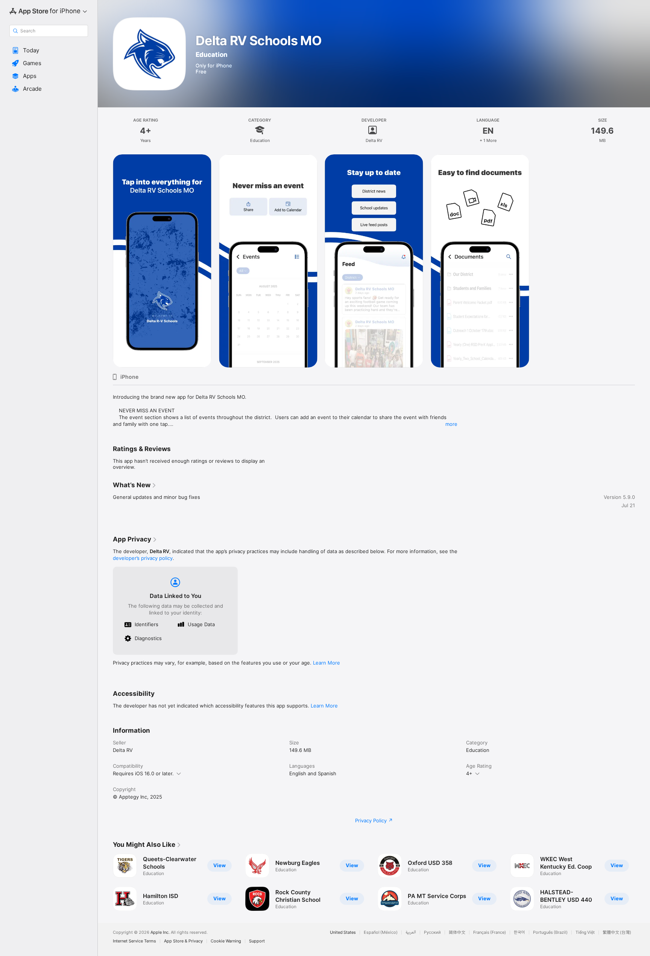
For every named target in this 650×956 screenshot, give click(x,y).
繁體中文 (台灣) (617, 932)
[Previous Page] (105, 882)
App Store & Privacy (183, 941)
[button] (49, 50)
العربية (410, 932)
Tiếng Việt (585, 932)
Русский (432, 932)
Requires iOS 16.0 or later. (143, 773)
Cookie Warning (226, 941)
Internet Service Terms (134, 941)
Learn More (326, 663)
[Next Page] (642, 882)
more (451, 424)
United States (343, 932)
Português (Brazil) (550, 932)
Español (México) (381, 932)
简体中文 (457, 932)
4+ (469, 773)
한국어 (519, 932)
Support (257, 941)
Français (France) (489, 932)
